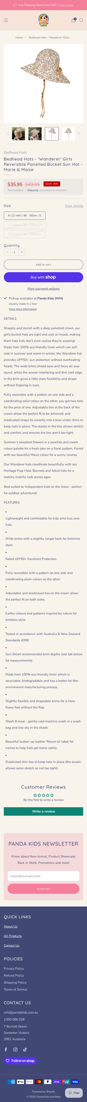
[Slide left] (9, 133)
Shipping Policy (15, 982)
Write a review (43, 811)
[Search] (81, 20)
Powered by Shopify (43, 1091)
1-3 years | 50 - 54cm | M (25, 225)
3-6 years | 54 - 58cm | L (24, 234)
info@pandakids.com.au (21, 1012)
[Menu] (6, 20)
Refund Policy (14, 975)
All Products (13, 936)
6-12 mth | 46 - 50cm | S (24, 215)
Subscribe (43, 888)
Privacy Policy (14, 968)
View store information (23, 309)
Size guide (74, 206)
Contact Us (11, 945)
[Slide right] (78, 133)
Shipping (32, 190)
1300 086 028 (14, 1019)
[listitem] (44, 5)
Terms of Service (15, 989)
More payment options (43, 289)
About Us (10, 926)
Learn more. (66, 5)
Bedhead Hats (15, 152)
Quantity (12, 245)
